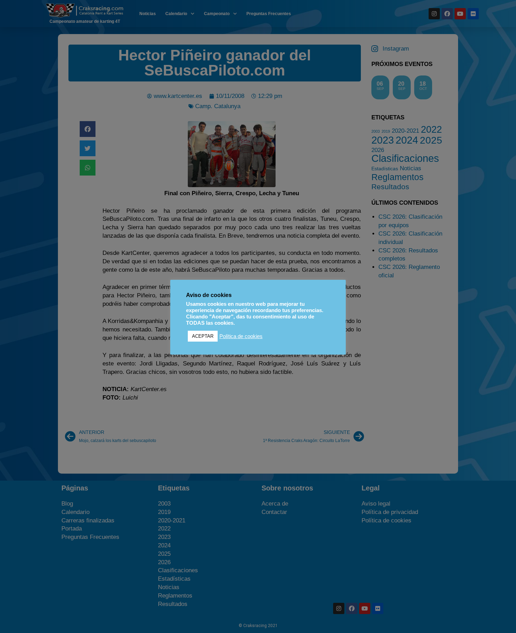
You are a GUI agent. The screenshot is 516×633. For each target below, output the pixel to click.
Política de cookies (241, 336)
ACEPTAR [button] (202, 336)
